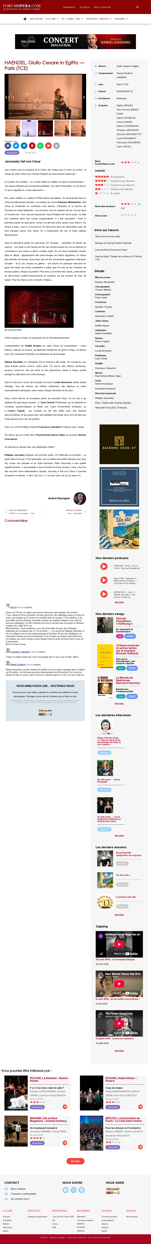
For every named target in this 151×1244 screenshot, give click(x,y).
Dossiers (120, 19)
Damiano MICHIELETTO (129, 134)
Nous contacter (102, 7)
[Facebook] (66, 1190)
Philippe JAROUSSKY (128, 130)
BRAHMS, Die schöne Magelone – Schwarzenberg (48, 1119)
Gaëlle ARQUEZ (125, 105)
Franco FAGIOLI (125, 122)
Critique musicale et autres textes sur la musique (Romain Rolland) (127, 649)
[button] (52, 19)
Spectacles (36, 19)
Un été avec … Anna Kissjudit (108, 780)
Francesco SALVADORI (128, 142)
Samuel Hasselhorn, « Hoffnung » (124, 621)
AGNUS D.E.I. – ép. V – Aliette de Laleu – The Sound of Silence (125, 594)
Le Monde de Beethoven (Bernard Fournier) (128, 680)
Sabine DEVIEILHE (126, 117)
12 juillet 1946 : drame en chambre (115, 1038)
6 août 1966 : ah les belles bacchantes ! (118, 999)
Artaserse (122, 98)
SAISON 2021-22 (125, 91)
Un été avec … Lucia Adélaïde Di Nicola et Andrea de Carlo (109, 819)
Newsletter (69, 7)
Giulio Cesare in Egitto (128, 66)
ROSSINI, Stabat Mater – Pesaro (121, 1079)
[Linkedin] (81, 1190)
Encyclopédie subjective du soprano (128, 854)
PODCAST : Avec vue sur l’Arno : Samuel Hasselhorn (127, 567)
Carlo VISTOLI (124, 146)
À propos (85, 7)
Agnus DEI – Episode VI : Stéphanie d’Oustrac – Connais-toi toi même (125, 581)
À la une (50, 19)
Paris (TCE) (122, 84)
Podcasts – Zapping (97, 19)
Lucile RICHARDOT (126, 138)
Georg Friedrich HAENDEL (124, 75)
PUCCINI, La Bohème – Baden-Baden (49, 1079)
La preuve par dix (126, 896)
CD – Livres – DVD (70, 19)
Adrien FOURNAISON (128, 126)
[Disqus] (45, 562)
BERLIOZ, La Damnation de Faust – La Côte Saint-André (123, 1119)
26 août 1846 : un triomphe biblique (115, 959)
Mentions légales (58, 1237)
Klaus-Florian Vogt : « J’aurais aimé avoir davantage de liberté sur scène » (109, 741)
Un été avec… (124, 875)
